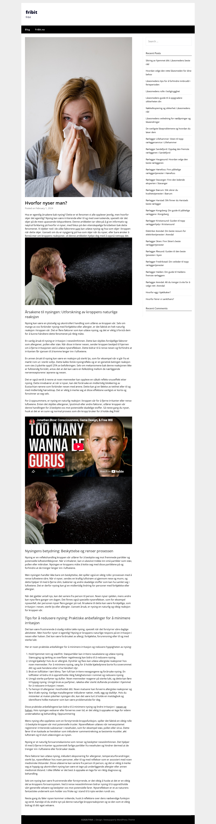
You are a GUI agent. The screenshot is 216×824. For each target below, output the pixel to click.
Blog (27, 29)
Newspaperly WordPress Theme (119, 819)
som (77, 228)
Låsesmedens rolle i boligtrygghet (163, 91)
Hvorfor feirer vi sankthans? (160, 299)
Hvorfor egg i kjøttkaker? (158, 292)
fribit (31, 12)
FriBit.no (40, 29)
